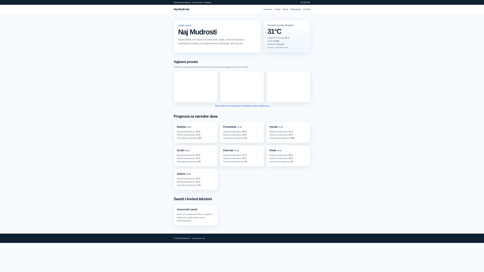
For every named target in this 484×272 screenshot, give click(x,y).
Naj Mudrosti (181, 9)
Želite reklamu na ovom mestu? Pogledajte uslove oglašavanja (242, 106)
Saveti (285, 9)
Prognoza (268, 9)
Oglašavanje (295, 9)
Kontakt (306, 9)
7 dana (277, 9)
